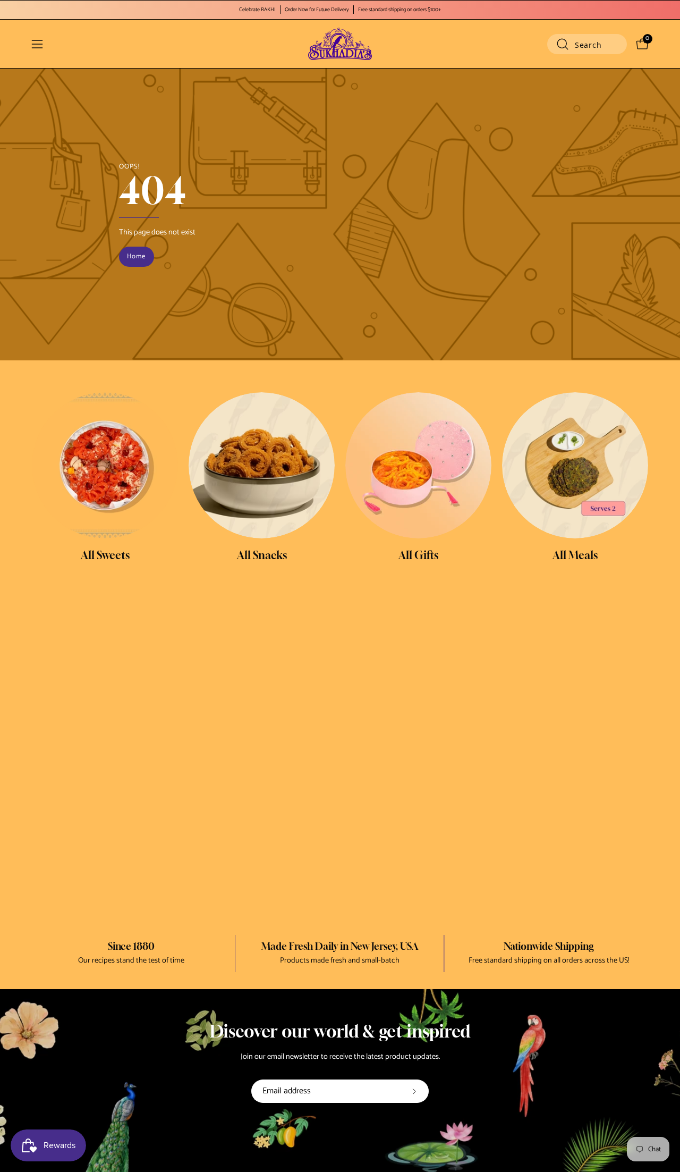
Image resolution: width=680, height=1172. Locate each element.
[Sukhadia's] (340, 44)
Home (136, 256)
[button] (587, 44)
